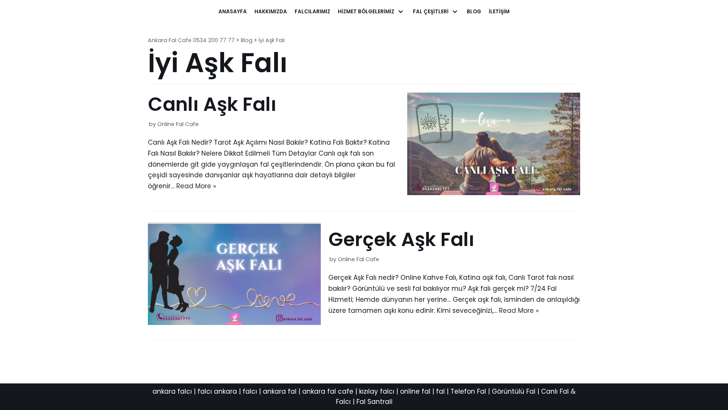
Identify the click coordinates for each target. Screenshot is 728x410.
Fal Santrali (374, 401)
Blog (474, 11)
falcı (250, 391)
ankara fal (280, 391)
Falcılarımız (312, 11)
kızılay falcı (376, 391)
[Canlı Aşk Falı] (493, 192)
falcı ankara (217, 391)
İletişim (499, 11)
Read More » (196, 186)
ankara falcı (172, 391)
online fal (415, 391)
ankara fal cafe (327, 391)
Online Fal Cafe (178, 124)
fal (440, 391)
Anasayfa (232, 11)
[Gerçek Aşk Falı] (234, 322)
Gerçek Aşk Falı (401, 239)
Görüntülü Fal (513, 391)
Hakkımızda (270, 11)
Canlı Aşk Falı (212, 104)
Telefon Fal (468, 391)
